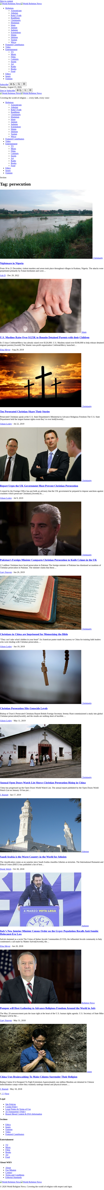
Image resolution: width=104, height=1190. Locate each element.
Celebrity (15, 59)
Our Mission (10, 1170)
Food (13, 71)
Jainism (14, 27)
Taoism (14, 40)
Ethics (8, 74)
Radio (13, 66)
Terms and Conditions (14, 1175)
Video (8, 47)
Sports (13, 61)
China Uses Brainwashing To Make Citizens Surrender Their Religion (38, 1076)
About (8, 1168)
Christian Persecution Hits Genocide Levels (24, 708)
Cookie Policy (11, 1107)
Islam (13, 25)
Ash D (3, 275)
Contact (8, 1172)
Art (12, 64)
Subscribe (4, 84)
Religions (9, 8)
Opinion (8, 79)
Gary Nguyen (6, 572)
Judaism (14, 30)
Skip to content (6, 1)
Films (13, 57)
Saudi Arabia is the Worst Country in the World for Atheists (33, 856)
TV (12, 52)
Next (7, 1093)
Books (13, 69)
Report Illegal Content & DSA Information (23, 1114)
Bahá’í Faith (16, 15)
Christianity (16, 20)
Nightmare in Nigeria (12, 263)
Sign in (3, 90)
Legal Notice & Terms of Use (18, 1109)
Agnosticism (16, 10)
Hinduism (15, 23)
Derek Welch (5, 869)
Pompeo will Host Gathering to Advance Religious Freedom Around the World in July (48, 1008)
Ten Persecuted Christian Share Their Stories (25, 411)
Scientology (16, 32)
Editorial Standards (13, 1177)
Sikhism (14, 37)
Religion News (88, 1003)
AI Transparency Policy (15, 1111)
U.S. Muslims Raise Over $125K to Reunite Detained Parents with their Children (44, 337)
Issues (8, 76)
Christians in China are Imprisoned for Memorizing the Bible (34, 634)
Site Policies (10, 1104)
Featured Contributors (14, 44)
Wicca (13, 42)
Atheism (14, 13)
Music (13, 54)
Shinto (13, 35)
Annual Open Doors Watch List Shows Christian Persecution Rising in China (43, 782)
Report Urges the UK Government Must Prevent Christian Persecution (39, 485)
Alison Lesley (6, 424)
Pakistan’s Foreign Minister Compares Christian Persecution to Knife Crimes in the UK (48, 560)
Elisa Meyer (5, 350)
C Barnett (4, 795)
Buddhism (15, 18)
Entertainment (11, 49)
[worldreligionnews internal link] (21, 3)
